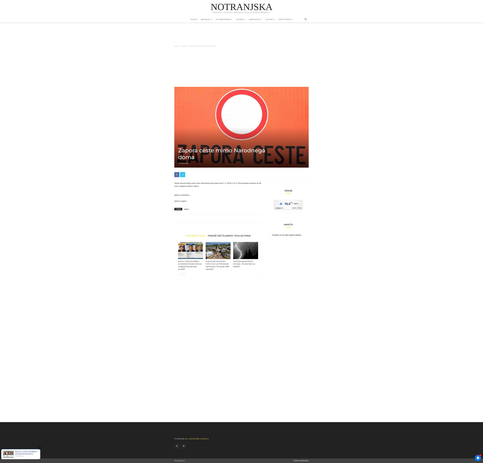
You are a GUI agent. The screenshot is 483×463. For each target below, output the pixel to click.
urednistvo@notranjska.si (198, 439)
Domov (193, 19)
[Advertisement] (241, 68)
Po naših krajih (223, 19)
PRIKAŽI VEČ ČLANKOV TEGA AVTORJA (229, 236)
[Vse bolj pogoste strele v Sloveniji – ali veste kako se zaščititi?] (245, 250)
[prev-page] (179, 274)
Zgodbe (239, 19)
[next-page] (183, 274)
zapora (186, 209)
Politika (269, 19)
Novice (183, 46)
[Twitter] (182, 174)
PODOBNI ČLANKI (195, 236)
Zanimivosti (254, 19)
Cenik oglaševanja (301, 461)
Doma (176, 46)
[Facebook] (176, 174)
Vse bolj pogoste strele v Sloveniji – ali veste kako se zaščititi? (244, 263)
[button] (306, 19)
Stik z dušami (284, 19)
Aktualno (205, 19)
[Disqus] (218, 319)
